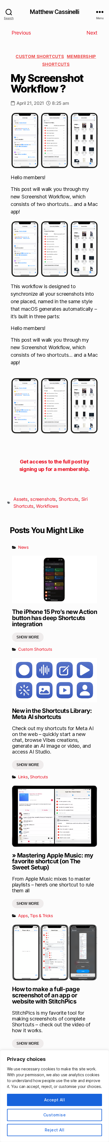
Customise (54, 1114)
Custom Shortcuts (40, 56)
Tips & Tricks (41, 915)
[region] (54, 1096)
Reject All (55, 1130)
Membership (81, 56)
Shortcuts (56, 64)
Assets (20, 499)
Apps (23, 915)
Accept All (54, 1099)
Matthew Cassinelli (54, 12)
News (23, 547)
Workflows (47, 506)
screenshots (43, 499)
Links (23, 776)
